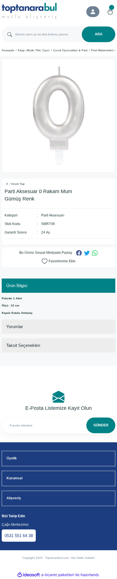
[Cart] (110, 12)
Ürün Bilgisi (16, 285)
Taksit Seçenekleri (23, 345)
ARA (99, 34)
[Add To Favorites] (59, 261)
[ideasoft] (28, 575)
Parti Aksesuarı (52, 215)
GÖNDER (100, 425)
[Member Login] (93, 12)
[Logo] (29, 11)
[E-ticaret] (57, 575)
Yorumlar (14, 326)
